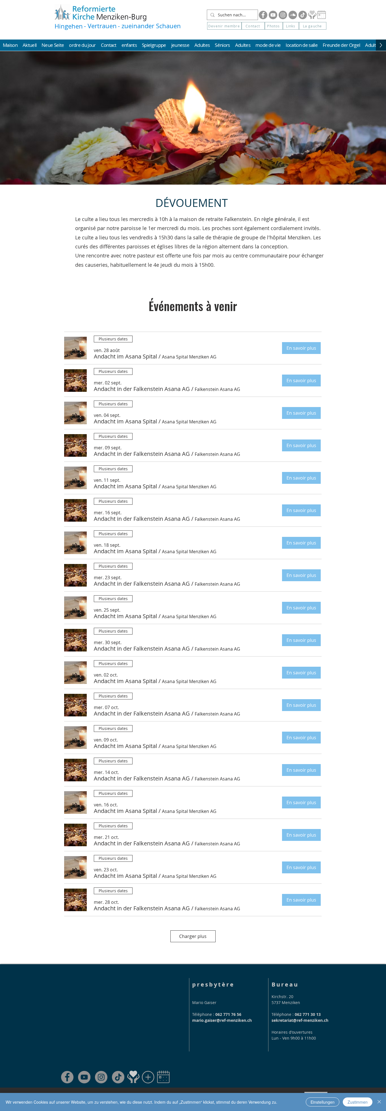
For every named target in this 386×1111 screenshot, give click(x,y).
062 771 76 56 (228, 1014)
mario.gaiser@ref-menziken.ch (222, 1020)
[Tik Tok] (302, 15)
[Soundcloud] (293, 15)
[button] (312, 26)
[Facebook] (263, 15)
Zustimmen (358, 1102)
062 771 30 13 (308, 1014)
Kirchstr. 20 (282, 996)
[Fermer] (379, 1101)
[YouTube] (273, 15)
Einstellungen (323, 1102)
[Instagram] (283, 15)
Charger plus (193, 936)
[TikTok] (118, 1077)
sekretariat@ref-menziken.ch (300, 1020)
